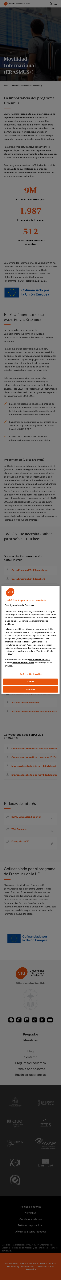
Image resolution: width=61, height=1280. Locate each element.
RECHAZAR (30, 689)
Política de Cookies (39, 660)
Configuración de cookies (31, 674)
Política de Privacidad (23, 663)
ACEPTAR (30, 681)
